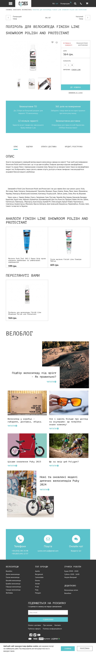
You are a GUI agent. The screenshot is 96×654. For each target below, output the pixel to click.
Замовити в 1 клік (76, 92)
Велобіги (9, 571)
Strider (37, 584)
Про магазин (47, 625)
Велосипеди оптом (71, 590)
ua (57, 4)
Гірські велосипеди (12, 577)
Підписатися (48, 619)
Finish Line (76, 69)
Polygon (38, 593)
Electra (37, 580)
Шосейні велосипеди (13, 580)
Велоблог (67, 593)
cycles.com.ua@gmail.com (48, 551)
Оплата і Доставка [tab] (48, 147)
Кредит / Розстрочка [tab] (73, 147)
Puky (36, 590)
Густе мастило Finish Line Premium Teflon (65, 260)
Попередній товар (17, 17)
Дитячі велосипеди (13, 574)
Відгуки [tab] (29, 147)
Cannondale (39, 577)
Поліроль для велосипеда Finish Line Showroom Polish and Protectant (24, 313)
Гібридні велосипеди (13, 587)
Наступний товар (79, 17)
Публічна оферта (34, 629)
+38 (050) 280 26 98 (20, 551)
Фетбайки (9, 593)
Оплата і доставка (34, 625)
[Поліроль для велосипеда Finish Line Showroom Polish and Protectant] (32, 58)
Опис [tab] (16, 147)
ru (53, 4)
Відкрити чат (76, 551)
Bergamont (39, 574)
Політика (84, 648)
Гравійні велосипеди (13, 584)
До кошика (75, 87)
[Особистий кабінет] (10, 3)
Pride (37, 587)
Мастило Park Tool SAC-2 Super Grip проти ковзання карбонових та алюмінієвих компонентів (27, 260)
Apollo (37, 571)
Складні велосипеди (13, 590)
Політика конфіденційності (52, 629)
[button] (87, 3)
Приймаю (68, 649)
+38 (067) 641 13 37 (20, 553)
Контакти (58, 625)
